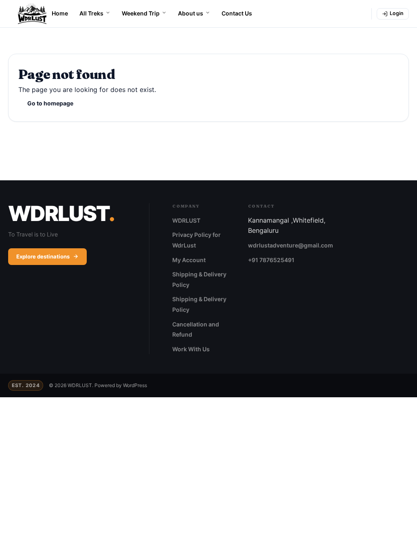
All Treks (91, 13)
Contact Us (237, 13)
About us (190, 13)
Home (60, 13)
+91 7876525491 (271, 259)
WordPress (135, 385)
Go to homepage (50, 103)
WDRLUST (186, 220)
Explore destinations (43, 256)
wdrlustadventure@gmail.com (290, 245)
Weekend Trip (141, 13)
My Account (189, 259)
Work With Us (191, 349)
